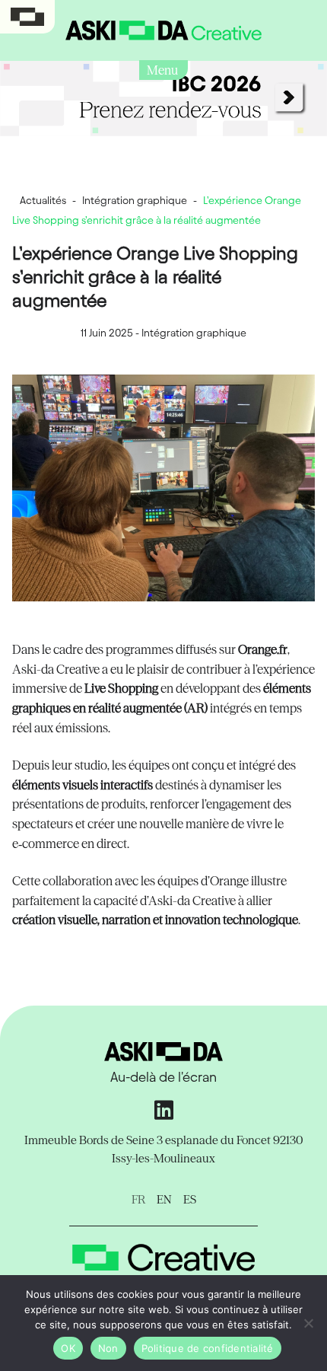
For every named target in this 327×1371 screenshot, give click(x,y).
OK (68, 1348)
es (189, 1199)
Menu (163, 70)
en (164, 1199)
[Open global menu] (27, 17)
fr (138, 1199)
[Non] (308, 1323)
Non (108, 1348)
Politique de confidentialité (207, 1348)
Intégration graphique (134, 200)
